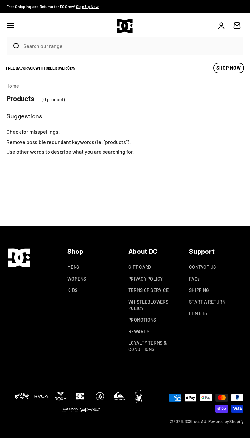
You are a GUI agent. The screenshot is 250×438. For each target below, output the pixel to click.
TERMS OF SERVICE (148, 290)
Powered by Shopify (226, 421)
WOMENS (76, 278)
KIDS (72, 290)
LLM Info (198, 313)
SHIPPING (199, 290)
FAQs (194, 278)
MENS (73, 267)
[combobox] (132, 45)
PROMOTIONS (142, 319)
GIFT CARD (139, 267)
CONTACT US (202, 267)
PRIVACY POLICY (145, 278)
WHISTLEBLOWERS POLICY (148, 305)
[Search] (13, 46)
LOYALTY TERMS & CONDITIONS (147, 346)
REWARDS (138, 331)
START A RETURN (207, 302)
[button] (10, 26)
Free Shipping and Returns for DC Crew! (53, 6)
